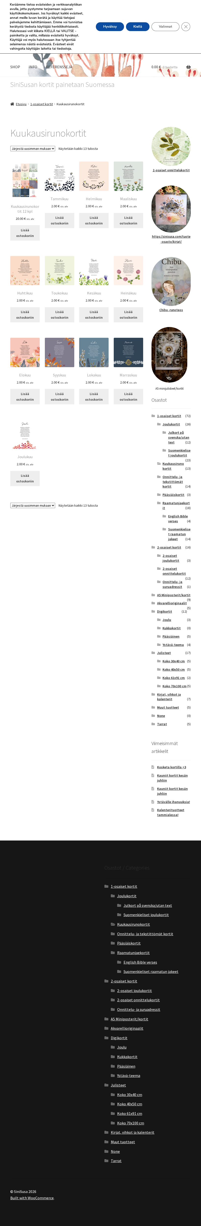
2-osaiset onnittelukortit (171, 170)
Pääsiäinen (171, 636)
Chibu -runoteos (171, 310)
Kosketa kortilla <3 (171, 767)
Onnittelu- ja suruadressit (172, 584)
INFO (33, 66)
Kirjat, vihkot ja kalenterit (169, 696)
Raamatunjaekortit (133, 952)
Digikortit (164, 611)
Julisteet (164, 653)
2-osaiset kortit (169, 547)
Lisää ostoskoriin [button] (25, 233)
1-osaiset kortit (41, 104)
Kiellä (137, 26)
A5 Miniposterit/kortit (173, 595)
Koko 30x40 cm (174, 661)
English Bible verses (140, 962)
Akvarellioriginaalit (172, 603)
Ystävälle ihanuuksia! (173, 802)
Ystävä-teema (173, 644)
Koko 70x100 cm (175, 686)
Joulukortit (171, 424)
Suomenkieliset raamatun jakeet (179, 534)
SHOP (15, 66)
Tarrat (162, 724)
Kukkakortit (172, 628)
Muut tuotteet (168, 707)
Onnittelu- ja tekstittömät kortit (173, 482)
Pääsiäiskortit (173, 494)
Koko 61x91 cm (174, 678)
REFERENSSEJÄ (59, 66)
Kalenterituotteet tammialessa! (170, 812)
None (161, 715)
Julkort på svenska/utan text (178, 437)
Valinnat (165, 26)
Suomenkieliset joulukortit (179, 452)
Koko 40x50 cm (174, 669)
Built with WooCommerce (32, 1197)
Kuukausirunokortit (133, 924)
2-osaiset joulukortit (171, 558)
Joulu (167, 620)
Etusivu (21, 104)
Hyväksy (110, 26)
